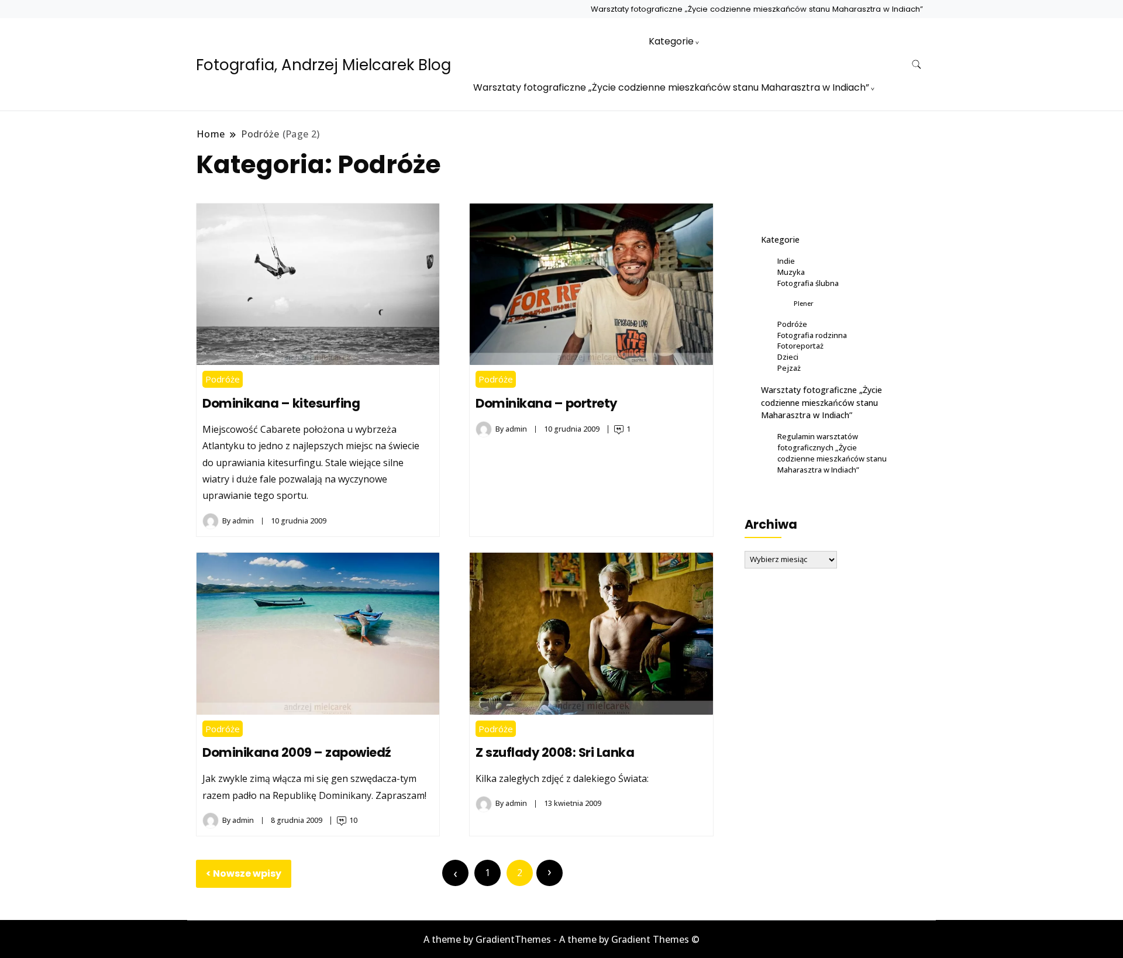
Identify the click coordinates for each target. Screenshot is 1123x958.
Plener (804, 303)
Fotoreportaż (800, 345)
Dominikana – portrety (546, 403)
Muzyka (791, 272)
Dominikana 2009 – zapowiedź (296, 752)
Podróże (222, 379)
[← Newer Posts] (455, 873)
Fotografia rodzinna (812, 335)
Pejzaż (789, 368)
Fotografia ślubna (808, 283)
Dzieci (787, 357)
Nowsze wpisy (247, 873)
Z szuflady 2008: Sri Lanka (555, 752)
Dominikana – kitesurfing (281, 403)
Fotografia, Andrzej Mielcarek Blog (323, 64)
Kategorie (671, 41)
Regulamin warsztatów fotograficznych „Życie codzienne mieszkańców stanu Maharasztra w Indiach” (832, 453)
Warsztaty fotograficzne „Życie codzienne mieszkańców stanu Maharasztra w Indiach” (757, 9)
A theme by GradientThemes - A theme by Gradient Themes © (561, 939)
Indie (786, 261)
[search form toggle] (916, 64)
